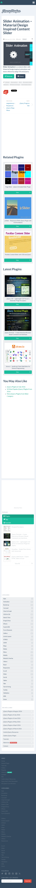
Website (9, 76)
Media (18, 649)
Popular (3, 770)
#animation (14, 82)
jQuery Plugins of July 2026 (16, 387)
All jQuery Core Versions (8, 783)
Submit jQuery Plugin (9, 735)
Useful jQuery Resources (10, 732)
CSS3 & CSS (18, 614)
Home (3, 761)
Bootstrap (18, 605)
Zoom (18, 699)
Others (18, 661)
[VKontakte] (16, 874)
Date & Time (18, 617)
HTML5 (18, 639)
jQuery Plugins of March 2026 (12, 728)
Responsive (18, 668)
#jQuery (6, 84)
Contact (5, 746)
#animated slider (26, 84)
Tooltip (18, 690)
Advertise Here (18, 508)
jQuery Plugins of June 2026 (11, 718)
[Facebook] (6, 874)
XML (18, 696)
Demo (21, 76)
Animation (18, 601)
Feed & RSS (18, 627)
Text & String (18, 686)
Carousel (18, 608)
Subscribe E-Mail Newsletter (9, 781)
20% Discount (13, 742)
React (18, 664)
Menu (18, 652)
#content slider (27, 82)
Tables (18, 680)
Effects (18, 624)
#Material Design (15, 84)
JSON (18, 642)
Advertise (9, 742)
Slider (24, 39)
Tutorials (8, 523)
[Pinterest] (13, 874)
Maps (18, 646)
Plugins (7, 516)
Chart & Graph (18, 611)
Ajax (18, 598)
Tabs (18, 683)
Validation (18, 693)
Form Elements (18, 630)
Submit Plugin (5, 763)
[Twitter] (2, 874)
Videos (3, 768)
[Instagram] (9, 874)
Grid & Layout (18, 636)
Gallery (18, 633)
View (17, 192)
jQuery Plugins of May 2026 (11, 722)
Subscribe (27, 881)
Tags (6, 519)
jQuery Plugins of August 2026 (12, 711)
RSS (2, 777)
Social (18, 677)
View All (17, 563)
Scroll (18, 671)
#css (20, 82)
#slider (7, 82)
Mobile (18, 655)
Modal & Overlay (18, 658)
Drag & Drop (18, 620)
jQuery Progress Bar (25, 104)
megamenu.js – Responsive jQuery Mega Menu (10, 107)
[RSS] (19, 874)
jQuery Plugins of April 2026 (12, 725)
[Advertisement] (18, 133)
